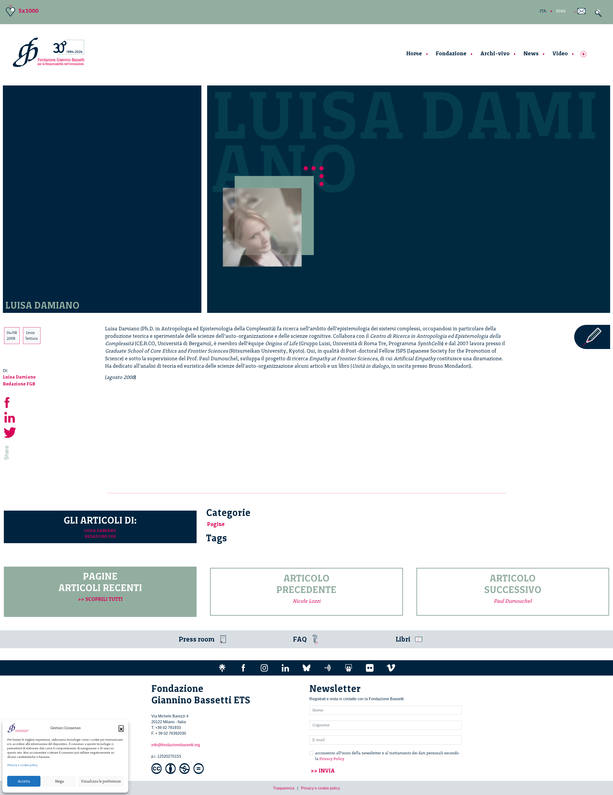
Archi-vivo (495, 53)
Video (560, 53)
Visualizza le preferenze (101, 781)
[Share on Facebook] (10, 402)
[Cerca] (597, 13)
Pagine (216, 524)
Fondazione (451, 53)
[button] (121, 728)
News (531, 53)
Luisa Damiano (19, 377)
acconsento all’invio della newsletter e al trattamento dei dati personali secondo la (387, 756)
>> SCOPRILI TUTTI (100, 599)
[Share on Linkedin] (10, 417)
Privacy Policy (331, 758)
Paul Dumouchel (513, 601)
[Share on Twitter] (10, 432)
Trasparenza (283, 788)
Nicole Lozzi (306, 601)
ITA (543, 11)
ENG (561, 11)
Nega (59, 781)
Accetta (24, 781)
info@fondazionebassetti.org (175, 745)
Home (414, 53)
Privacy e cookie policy (22, 765)
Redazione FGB (19, 384)
